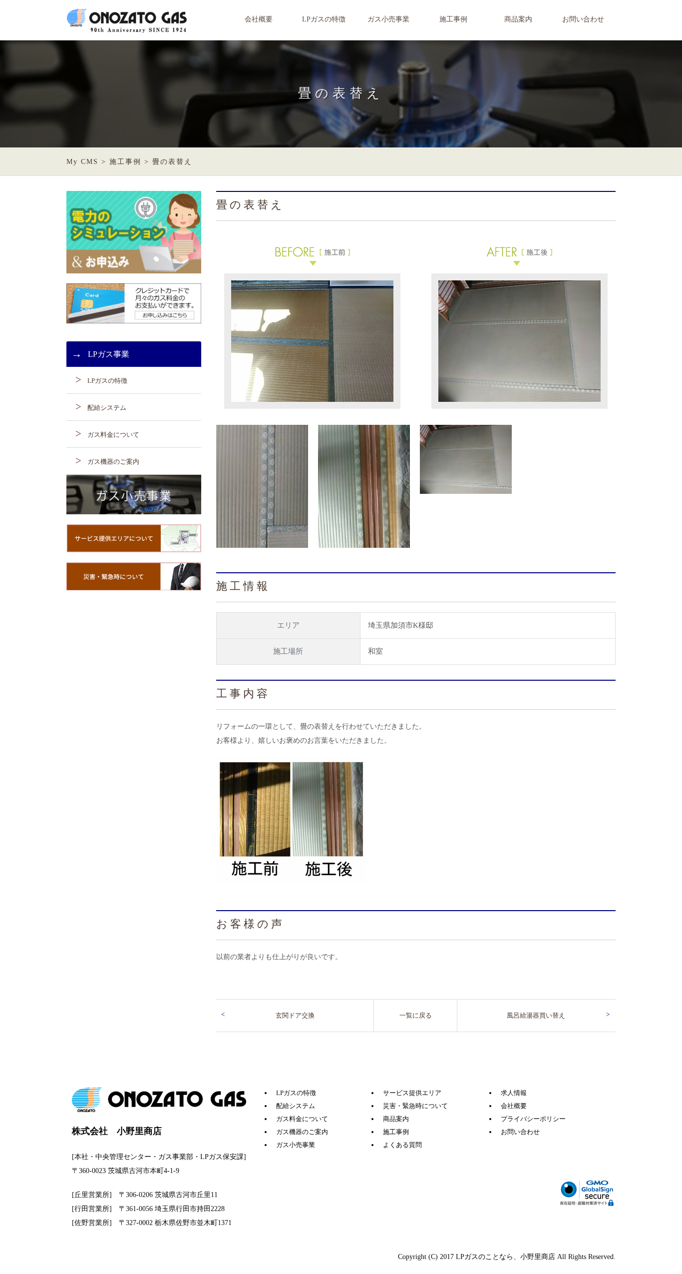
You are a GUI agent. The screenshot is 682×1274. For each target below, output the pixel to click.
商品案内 (518, 19)
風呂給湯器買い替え (536, 1015)
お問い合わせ (583, 19)
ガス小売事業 (388, 19)
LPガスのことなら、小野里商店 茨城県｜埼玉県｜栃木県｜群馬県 (127, 21)
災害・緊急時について (415, 1106)
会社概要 (259, 19)
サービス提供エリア (412, 1093)
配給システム (106, 407)
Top (658, 1250)
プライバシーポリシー (533, 1119)
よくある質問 (402, 1145)
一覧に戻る (415, 1015)
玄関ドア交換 (295, 1015)
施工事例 (453, 19)
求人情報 (514, 1093)
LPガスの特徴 (323, 19)
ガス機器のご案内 (113, 461)
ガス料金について (113, 434)
